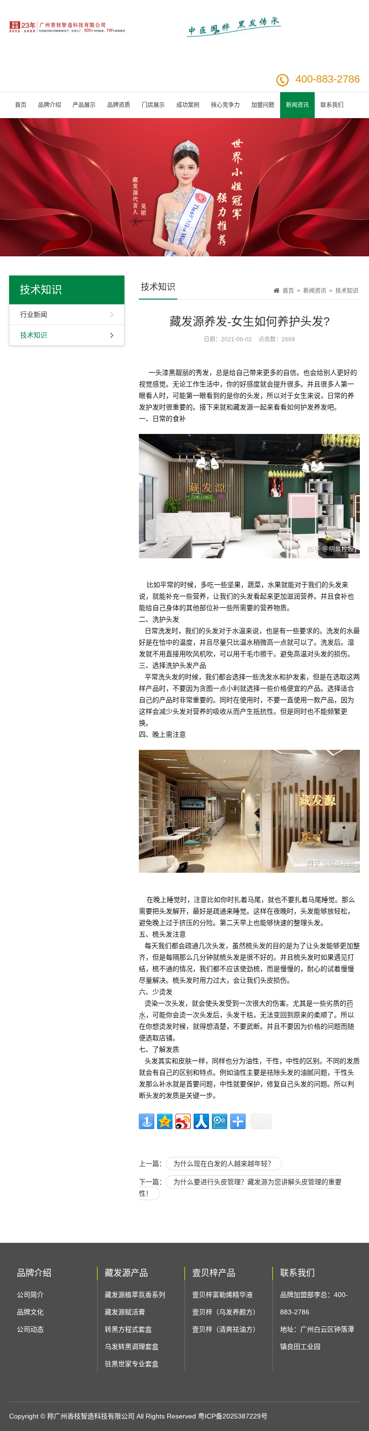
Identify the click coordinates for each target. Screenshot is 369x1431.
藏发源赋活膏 (125, 1312)
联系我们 (332, 105)
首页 (20, 105)
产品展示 (84, 105)
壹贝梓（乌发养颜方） (225, 1312)
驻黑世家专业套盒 (132, 1364)
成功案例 (187, 105)
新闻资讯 (297, 105)
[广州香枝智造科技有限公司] (67, 47)
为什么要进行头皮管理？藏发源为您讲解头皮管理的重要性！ (240, 1187)
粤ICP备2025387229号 (233, 1416)
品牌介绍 (49, 105)
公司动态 (30, 1329)
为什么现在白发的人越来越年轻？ (223, 1163)
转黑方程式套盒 (128, 1329)
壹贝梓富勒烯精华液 (222, 1295)
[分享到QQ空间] (164, 1121)
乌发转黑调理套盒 (132, 1346)
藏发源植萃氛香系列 (135, 1295)
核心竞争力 (225, 105)
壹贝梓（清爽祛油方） (225, 1329)
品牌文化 (30, 1312)
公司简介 (30, 1295)
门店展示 (153, 105)
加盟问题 (262, 105)
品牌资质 (118, 105)
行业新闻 (33, 314)
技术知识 (33, 335)
